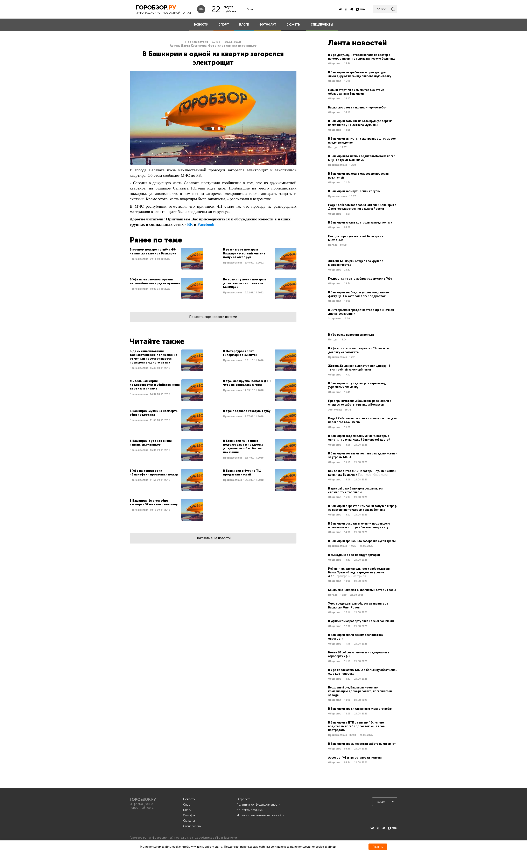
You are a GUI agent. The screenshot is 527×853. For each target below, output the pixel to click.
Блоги (187, 810)
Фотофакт (190, 815)
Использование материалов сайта (260, 815)
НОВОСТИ (201, 24)
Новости (189, 799)
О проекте (243, 799)
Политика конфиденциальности (258, 804)
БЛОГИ (244, 24)
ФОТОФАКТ (267, 24)
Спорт (187, 804)
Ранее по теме (156, 239)
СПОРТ (224, 24)
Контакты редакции (250, 810)
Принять (378, 846)
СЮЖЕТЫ (294, 24)
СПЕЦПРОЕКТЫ (322, 24)
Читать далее (166, 258)
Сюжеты (189, 820)
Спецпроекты (192, 826)
